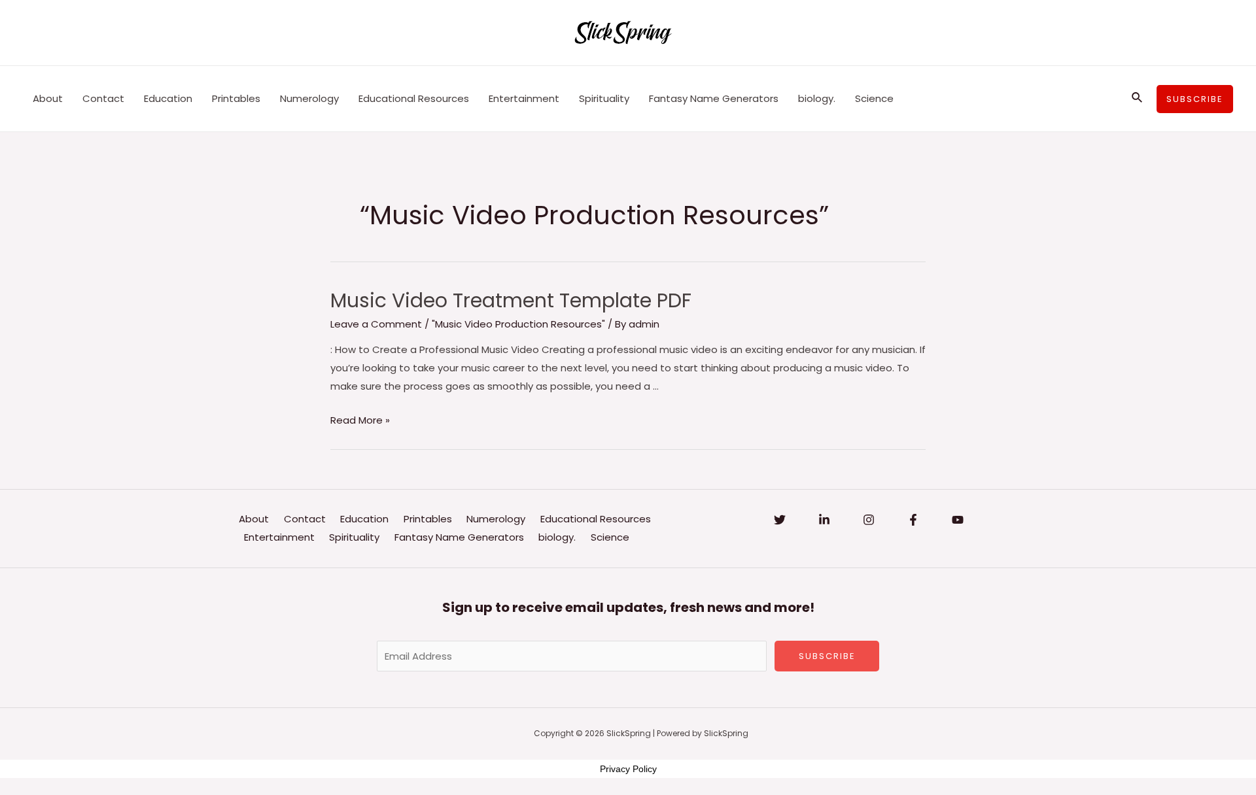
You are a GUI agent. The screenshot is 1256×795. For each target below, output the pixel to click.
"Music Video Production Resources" (518, 324)
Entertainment (524, 98)
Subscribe (827, 656)
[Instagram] (869, 520)
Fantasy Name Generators (713, 98)
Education (168, 98)
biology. (816, 98)
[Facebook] (913, 520)
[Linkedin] (824, 520)
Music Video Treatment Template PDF (510, 300)
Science (874, 98)
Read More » (360, 420)
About (48, 98)
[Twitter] (780, 520)
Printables (236, 98)
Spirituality (604, 98)
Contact (103, 98)
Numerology (309, 98)
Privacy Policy (628, 769)
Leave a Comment (376, 324)
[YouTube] (958, 520)
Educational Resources (413, 98)
